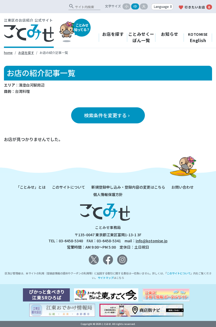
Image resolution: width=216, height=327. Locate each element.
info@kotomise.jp (152, 240)
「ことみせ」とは (31, 187)
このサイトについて (68, 187)
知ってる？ (82, 27)
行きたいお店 (194, 7)
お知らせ (169, 34)
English (198, 37)
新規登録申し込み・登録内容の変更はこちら (128, 187)
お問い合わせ (182, 187)
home (8, 52)
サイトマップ (106, 278)
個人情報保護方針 (108, 194)
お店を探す (113, 34)
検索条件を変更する (107, 115)
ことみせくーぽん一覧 (141, 37)
